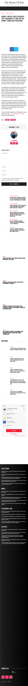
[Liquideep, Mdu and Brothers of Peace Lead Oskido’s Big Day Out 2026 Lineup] (5, 359)
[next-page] (5, 400)
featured (13, 120)
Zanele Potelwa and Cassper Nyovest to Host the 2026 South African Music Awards (17, 371)
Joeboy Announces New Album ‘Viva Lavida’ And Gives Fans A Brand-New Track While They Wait (18, 207)
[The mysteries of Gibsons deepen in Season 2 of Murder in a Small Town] (5, 348)
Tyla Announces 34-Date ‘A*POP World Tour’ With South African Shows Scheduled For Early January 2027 (18, 382)
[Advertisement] (14, 448)
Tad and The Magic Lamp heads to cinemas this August (13, 514)
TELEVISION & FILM (6, 508)
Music (4, 256)
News (11, 346)
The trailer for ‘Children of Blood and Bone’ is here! (13, 516)
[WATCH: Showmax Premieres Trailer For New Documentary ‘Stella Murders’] (5, 222)
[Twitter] (16, 49)
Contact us (5, 668)
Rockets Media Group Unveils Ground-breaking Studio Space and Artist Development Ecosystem (17, 214)
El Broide (14, 140)
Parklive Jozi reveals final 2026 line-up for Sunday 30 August (13, 282)
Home (2, 13)
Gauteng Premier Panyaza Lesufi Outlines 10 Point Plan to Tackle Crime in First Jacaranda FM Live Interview (13, 543)
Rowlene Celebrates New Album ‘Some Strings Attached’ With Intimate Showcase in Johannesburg (14, 307)
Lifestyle (12, 227)
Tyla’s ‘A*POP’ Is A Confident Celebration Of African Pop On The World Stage (17, 393)
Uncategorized (9, 13)
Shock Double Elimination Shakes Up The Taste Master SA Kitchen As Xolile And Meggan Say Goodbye (18, 199)
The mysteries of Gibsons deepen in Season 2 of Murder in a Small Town (18, 349)
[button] (26, 8)
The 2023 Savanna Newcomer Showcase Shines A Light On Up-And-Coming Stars (17, 230)
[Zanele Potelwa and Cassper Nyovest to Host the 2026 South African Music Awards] (5, 370)
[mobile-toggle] (2, 8)
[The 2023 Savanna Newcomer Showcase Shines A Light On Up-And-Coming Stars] (5, 229)
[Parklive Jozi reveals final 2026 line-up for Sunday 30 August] (14, 271)
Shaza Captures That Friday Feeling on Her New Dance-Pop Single (14, 258)
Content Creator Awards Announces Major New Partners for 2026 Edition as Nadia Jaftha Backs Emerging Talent (12, 536)
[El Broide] (14, 135)
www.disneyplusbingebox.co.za (15, 113)
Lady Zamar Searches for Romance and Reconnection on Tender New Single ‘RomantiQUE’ (13, 333)
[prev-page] (2, 400)
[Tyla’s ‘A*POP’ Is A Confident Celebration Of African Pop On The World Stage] (5, 392)
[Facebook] (12, 49)
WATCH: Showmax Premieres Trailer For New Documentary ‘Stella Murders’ (17, 222)
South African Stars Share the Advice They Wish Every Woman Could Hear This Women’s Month (13, 533)
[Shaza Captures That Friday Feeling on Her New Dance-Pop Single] (14, 247)
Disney (7, 120)
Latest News (5, 468)
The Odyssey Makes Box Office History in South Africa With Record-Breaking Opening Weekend (13, 522)
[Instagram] (14, 143)
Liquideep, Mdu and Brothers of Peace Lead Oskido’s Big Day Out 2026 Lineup (17, 360)
